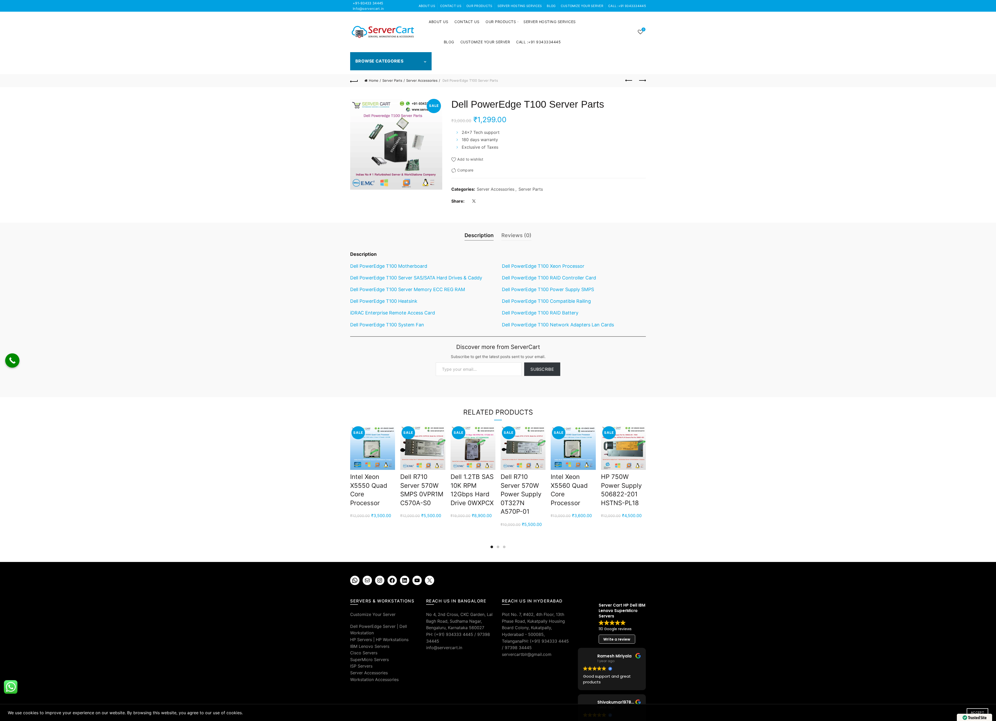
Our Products (479, 6)
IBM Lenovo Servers (369, 646)
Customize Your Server (582, 6)
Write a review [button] (616, 639)
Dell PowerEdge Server (373, 626)
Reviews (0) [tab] (516, 235)
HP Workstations (392, 639)
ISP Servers (361, 666)
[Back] (354, 80)
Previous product (628, 80)
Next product (641, 80)
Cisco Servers (363, 652)
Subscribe (542, 369)
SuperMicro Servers (369, 659)
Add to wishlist (470, 159)
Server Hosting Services (519, 6)
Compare (465, 170)
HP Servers (361, 639)
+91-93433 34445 (368, 3)
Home (373, 80)
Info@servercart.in (368, 8)
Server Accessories (422, 80)
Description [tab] (479, 235)
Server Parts (392, 80)
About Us (427, 6)
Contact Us (450, 6)
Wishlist (643, 29)
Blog (551, 6)
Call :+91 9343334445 (627, 6)
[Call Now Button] (12, 360)
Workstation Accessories (374, 679)
